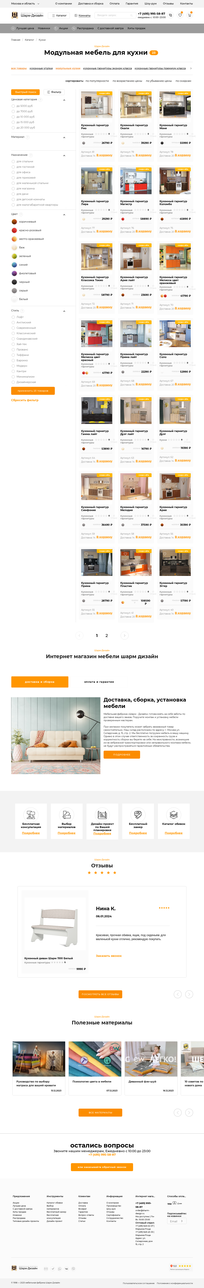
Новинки (44, 28)
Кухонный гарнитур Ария (173, 509)
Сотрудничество (114, 1218)
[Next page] (125, 636)
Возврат (82, 1209)
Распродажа (19, 1218)
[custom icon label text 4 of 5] (103, 134)
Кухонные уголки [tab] (41, 68)
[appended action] (131, 15)
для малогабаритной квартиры (37, 204)
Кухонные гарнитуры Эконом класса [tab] (107, 68)
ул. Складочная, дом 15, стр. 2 (144, 1241)
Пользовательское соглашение (139, 1283)
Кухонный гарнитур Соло (173, 356)
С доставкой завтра (111, 28)
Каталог (61, 15)
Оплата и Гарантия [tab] (99, 681)
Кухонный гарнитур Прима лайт (134, 356)
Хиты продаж (136, 28)
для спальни (25, 161)
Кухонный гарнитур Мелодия (134, 509)
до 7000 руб (25, 111)
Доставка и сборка (90, 3)
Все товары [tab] (19, 68)
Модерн (22, 365)
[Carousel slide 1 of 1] (97, 116)
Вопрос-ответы (86, 1215)
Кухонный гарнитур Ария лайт (134, 279)
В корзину (104, 155)
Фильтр (56, 92)
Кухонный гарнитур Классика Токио (95, 279)
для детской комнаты (31, 199)
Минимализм (26, 376)
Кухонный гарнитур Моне (173, 127)
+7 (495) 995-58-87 (151, 13)
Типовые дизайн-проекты (26, 1221)
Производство (113, 1206)
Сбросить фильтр (24, 400)
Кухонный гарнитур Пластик (134, 585)
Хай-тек (22, 344)
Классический (26, 333)
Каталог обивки (55, 1203)
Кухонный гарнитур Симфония (95, 509)
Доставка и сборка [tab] (40, 681)
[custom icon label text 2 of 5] (98, 134)
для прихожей (26, 177)
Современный (26, 327)
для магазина (26, 188)
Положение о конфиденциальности (175, 1283)
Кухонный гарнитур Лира (95, 203)
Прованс (22, 349)
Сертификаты (113, 1215)
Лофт (20, 317)
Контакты (186, 3)
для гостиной (25, 166)
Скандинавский (27, 338)
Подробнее (31, 833)
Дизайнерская (26, 382)
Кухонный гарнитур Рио (95, 127)
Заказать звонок (109, 956)
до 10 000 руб (26, 116)
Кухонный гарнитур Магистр (134, 203)
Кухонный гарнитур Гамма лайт (95, 433)
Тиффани (23, 355)
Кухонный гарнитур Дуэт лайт (134, 433)
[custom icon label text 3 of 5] (101, 134)
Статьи (81, 1221)
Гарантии (83, 1212)
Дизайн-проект (54, 1221)
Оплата (114, 3)
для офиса (23, 172)
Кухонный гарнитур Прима (95, 585)
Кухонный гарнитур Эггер (173, 585)
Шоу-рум (151, 3)
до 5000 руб (25, 105)
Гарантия (132, 3)
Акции (63, 28)
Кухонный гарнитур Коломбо (173, 203)
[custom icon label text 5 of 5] (106, 134)
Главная (15, 40)
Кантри (21, 371)
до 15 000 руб (25, 122)
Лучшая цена (25, 28)
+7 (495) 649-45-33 (144, 1232)
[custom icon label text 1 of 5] (96, 134)
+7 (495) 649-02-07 (144, 1226)
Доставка (83, 1203)
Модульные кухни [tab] (68, 68)
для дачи (22, 193)
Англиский (24, 322)
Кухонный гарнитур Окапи (134, 127)
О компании (63, 3)
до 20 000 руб (26, 127)
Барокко (22, 360)
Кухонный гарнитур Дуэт (173, 433)
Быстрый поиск (25, 92)
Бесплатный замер (56, 1212)
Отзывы (168, 3)
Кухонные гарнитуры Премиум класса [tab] (160, 68)
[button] (189, 17)
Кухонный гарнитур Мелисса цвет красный (95, 357)
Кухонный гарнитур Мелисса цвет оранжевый (173, 280)
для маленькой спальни (32, 183)
